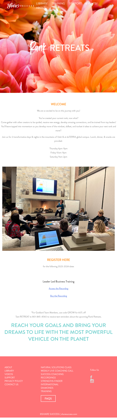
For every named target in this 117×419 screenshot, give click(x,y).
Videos (9, 374)
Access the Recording (58, 288)
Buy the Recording (58, 296)
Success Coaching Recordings (52, 376)
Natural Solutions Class (56, 367)
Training (46, 391)
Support (10, 377)
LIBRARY (41, 3)
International (49, 384)
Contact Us (11, 384)
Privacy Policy (14, 381)
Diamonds (47, 388)
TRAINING (58, 3)
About (8, 367)
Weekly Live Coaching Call (57, 370)
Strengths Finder (51, 381)
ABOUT (41, 8)
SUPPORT (75, 3)
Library (9, 370)
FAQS (48, 398)
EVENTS (91, 3)
